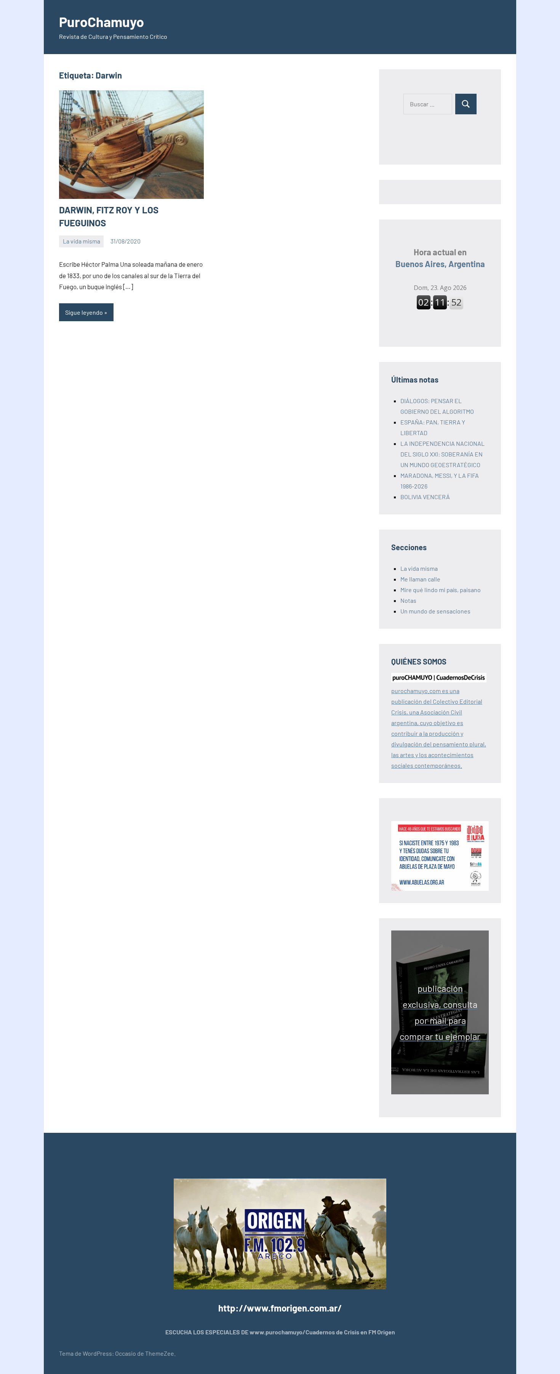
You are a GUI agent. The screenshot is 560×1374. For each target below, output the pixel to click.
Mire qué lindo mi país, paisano (440, 589)
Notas (408, 600)
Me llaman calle (420, 579)
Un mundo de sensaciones (435, 611)
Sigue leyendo (84, 312)
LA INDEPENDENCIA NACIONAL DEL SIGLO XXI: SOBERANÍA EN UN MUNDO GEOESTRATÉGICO (442, 454)
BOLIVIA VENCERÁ (425, 496)
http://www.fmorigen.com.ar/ (280, 1307)
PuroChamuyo (101, 21)
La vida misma (81, 241)
